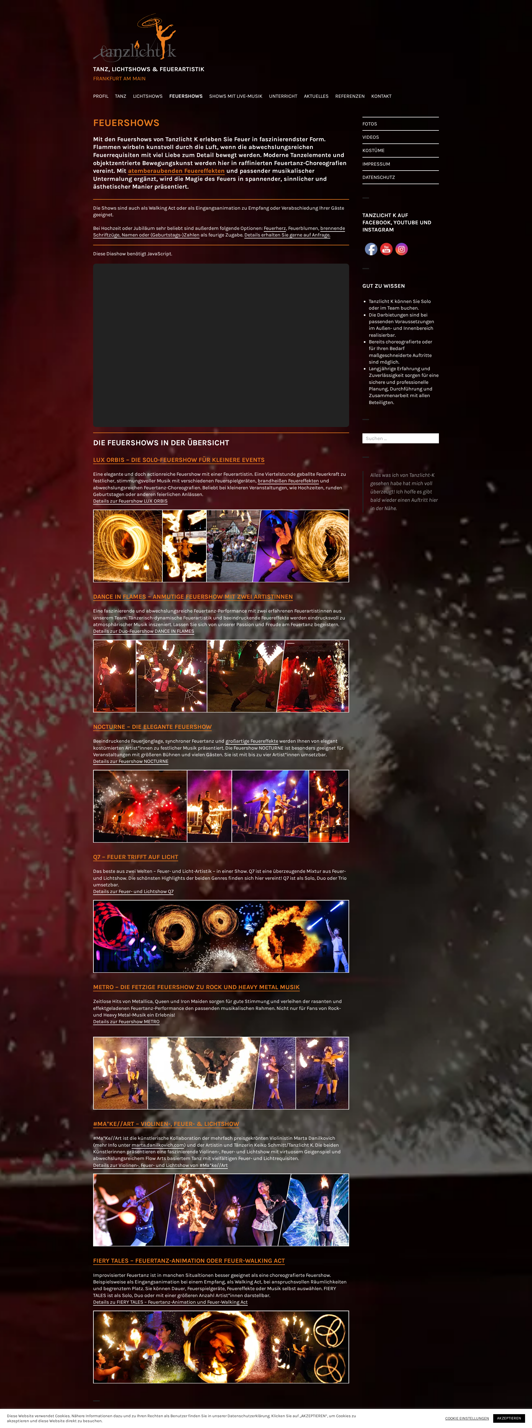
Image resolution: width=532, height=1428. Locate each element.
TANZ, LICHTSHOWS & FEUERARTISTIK (148, 69)
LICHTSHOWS (148, 96)
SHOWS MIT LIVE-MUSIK (235, 96)
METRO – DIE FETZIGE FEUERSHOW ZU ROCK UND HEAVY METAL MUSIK (196, 987)
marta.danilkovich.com (158, 1145)
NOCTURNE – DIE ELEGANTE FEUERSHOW (152, 726)
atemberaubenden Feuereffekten (176, 170)
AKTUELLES (316, 96)
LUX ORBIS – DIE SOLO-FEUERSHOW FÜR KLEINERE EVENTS (179, 460)
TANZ (120, 96)
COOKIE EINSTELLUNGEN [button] (467, 1418)
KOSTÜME (373, 150)
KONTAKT (381, 96)
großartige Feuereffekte (252, 741)
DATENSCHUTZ (378, 177)
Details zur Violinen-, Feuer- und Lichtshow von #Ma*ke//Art (160, 1165)
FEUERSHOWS (186, 96)
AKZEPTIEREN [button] (509, 1418)
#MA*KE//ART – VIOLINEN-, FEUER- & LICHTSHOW (166, 1124)
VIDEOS (370, 137)
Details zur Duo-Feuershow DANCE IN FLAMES (143, 631)
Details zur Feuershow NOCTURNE (130, 761)
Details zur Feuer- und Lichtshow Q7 (133, 891)
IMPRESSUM (376, 164)
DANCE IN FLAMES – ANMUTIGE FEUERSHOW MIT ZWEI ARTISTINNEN (193, 596)
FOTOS (369, 124)
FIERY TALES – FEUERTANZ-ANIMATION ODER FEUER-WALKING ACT (189, 1260)
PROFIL (100, 96)
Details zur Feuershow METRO (126, 1021)
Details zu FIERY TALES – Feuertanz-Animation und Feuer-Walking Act (170, 1302)
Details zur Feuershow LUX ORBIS (130, 501)
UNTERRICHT (283, 96)
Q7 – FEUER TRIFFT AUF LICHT (135, 857)
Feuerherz (275, 228)
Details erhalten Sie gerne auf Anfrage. (287, 235)
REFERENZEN (350, 96)
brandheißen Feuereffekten (288, 481)
